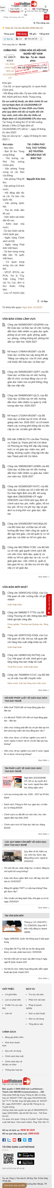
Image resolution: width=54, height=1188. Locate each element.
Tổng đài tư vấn (36, 1024)
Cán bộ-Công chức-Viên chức (32, 683)
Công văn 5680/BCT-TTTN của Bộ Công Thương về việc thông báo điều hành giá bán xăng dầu (27, 616)
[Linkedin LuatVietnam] (30, 1140)
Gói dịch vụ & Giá (25, 9)
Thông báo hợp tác (13, 1070)
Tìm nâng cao (43, 23)
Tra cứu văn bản (36, 994)
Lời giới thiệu (11, 994)
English (38, 9)
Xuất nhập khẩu (14, 604)
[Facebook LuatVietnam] (4, 1140)
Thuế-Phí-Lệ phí (14, 667)
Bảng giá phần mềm (14, 1037)
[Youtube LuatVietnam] (14, 1140)
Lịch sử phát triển (13, 1000)
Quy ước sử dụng (13, 1051)
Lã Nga (44, 301)
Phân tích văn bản (37, 1000)
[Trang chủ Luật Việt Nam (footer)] (26, 1081)
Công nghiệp (13, 624)
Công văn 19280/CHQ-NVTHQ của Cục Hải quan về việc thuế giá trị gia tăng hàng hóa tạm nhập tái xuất (27, 658)
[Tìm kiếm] (47, 17)
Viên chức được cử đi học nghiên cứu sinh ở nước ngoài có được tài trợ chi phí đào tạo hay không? (26, 740)
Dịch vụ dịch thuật (37, 1013)
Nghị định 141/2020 (32, 307)
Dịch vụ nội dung (36, 1019)
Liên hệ (8, 1013)
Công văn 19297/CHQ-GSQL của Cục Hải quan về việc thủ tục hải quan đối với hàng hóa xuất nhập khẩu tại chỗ (27, 639)
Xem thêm (43, 577)
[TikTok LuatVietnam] (19, 1140)
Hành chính (12, 683)
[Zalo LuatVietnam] (9, 1140)
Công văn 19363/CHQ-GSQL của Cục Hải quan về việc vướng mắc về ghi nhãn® (27, 596)
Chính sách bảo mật (14, 1056)
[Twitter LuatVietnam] (24, 1140)
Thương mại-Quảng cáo (31, 624)
